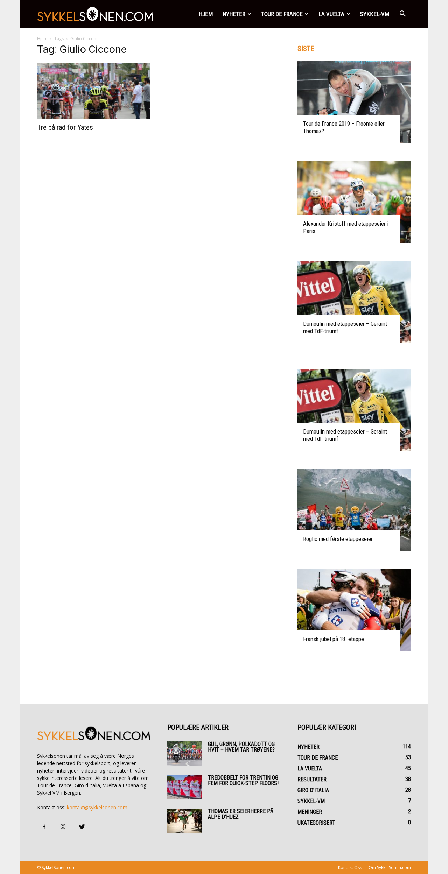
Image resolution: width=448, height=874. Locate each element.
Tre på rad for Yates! (66, 127)
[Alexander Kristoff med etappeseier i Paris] (354, 202)
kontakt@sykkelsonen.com (97, 807)
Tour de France (282, 13)
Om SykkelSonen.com (390, 868)
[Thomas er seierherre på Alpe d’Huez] (184, 821)
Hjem (206, 13)
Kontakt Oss (350, 868)
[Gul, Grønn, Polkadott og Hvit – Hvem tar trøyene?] (184, 753)
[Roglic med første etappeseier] (354, 510)
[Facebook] (44, 827)
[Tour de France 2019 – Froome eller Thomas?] (354, 102)
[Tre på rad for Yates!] (93, 91)
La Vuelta (331, 13)
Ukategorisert (316, 822)
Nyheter (234, 13)
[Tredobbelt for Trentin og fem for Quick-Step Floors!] (184, 787)
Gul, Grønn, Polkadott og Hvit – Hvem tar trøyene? (241, 747)
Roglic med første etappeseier (338, 538)
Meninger (310, 812)
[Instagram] (63, 827)
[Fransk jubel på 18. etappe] (354, 610)
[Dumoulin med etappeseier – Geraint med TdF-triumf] (354, 302)
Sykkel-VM (374, 13)
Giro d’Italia (313, 790)
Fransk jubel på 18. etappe (333, 638)
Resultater (312, 779)
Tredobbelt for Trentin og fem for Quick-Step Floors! (243, 780)
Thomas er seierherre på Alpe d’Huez (240, 814)
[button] (402, 14)
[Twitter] (82, 827)
